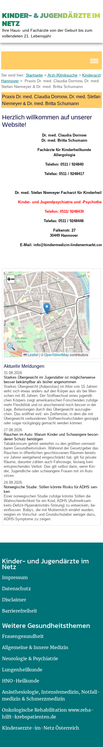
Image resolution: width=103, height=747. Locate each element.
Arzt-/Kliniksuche (62, 75)
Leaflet (32, 354)
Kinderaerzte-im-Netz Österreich (40, 728)
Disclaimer (14, 600)
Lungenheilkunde (22, 669)
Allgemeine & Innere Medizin (35, 647)
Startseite (34, 75)
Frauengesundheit (23, 636)
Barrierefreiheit (19, 611)
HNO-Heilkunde (20, 681)
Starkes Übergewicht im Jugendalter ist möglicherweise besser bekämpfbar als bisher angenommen (49, 379)
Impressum (15, 577)
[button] (46, 308)
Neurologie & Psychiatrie (30, 658)
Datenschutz (16, 588)
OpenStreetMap (56, 354)
